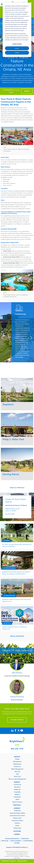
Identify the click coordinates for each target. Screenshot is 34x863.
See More (17, 390)
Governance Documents (17, 815)
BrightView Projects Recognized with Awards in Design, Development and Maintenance (16, 573)
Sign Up (27, 91)
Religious (17, 794)
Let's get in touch (17, 720)
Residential (17, 797)
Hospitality (17, 792)
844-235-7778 (17, 749)
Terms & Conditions (15, 840)
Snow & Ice (17, 766)
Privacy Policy (25, 838)
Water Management (17, 769)
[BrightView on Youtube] (21, 730)
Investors (17, 823)
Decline (17, 52)
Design (17, 759)
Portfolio (17, 805)
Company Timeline (17, 820)
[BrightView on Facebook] (15, 730)
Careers (17, 834)
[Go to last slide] (3, 338)
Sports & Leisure (17, 802)
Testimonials (17, 828)
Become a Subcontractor (12, 838)
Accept (17, 48)
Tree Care (17, 771)
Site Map (17, 843)
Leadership (17, 810)
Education (17, 787)
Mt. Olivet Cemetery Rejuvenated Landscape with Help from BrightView (16, 545)
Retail (17, 799)
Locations (17, 831)
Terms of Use (4, 840)
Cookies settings (17, 43)
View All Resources (17, 636)
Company (17, 808)
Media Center (17, 818)
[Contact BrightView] (17, 745)
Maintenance (17, 764)
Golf (17, 774)
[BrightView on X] (18, 730)
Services (17, 756)
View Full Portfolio (17, 487)
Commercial (17, 784)
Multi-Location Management (17, 779)
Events (17, 825)
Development (17, 761)
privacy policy (15, 12)
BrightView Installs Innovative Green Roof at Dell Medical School (16, 600)
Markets (17, 782)
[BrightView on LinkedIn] (12, 730)
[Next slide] (31, 338)
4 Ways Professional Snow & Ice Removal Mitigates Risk (14, 628)
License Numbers (28, 840)
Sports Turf (17, 776)
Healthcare (17, 789)
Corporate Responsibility (17, 813)
